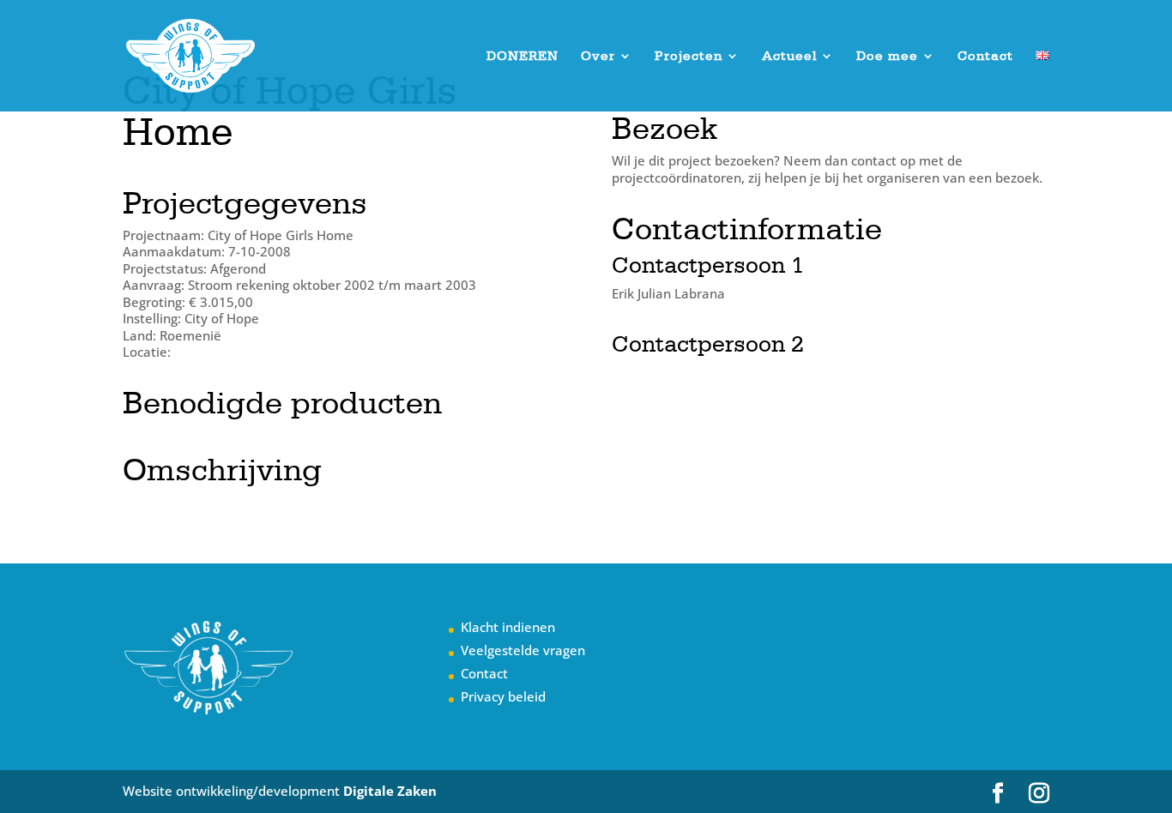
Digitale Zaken (390, 790)
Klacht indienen (508, 626)
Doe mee (887, 56)
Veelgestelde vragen (523, 650)
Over (598, 56)
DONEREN (522, 56)
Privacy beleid (503, 696)
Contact (985, 56)
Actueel (789, 56)
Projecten (688, 56)
